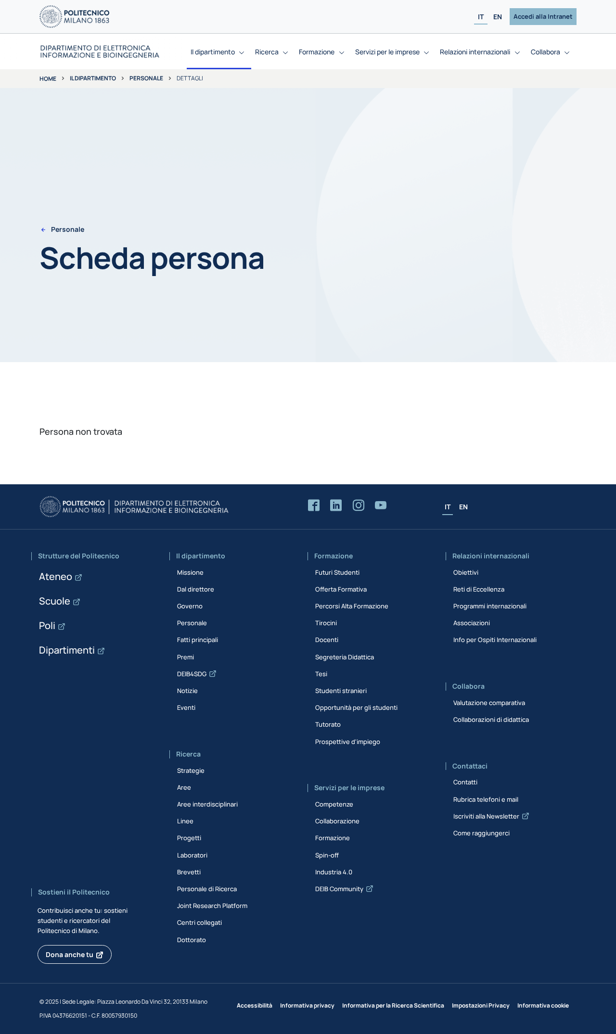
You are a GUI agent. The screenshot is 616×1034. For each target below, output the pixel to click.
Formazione (332, 837)
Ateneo (55, 576)
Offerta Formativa (341, 589)
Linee (185, 821)
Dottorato (191, 939)
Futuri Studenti (337, 572)
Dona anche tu (69, 954)
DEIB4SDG (191, 673)
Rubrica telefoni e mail (485, 799)
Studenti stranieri (341, 690)
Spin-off (327, 855)
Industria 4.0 (333, 872)
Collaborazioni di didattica (491, 719)
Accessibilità (254, 1005)
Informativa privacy (307, 1005)
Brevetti (189, 872)
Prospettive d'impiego (347, 741)
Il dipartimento (93, 78)
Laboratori (192, 855)
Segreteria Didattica (344, 657)
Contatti (465, 782)
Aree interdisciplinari (207, 804)
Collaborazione (337, 821)
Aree (184, 787)
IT (481, 16)
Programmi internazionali (489, 606)
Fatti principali (197, 639)
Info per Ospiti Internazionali (495, 639)
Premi (185, 657)
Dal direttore (195, 589)
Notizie (187, 690)
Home (47, 79)
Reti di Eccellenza (478, 589)
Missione (190, 572)
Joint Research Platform (212, 905)
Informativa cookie (543, 1005)
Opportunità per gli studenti (356, 707)
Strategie (191, 770)
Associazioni (471, 622)
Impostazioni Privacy (481, 1005)
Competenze (334, 804)
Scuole (54, 600)
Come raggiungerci (481, 833)
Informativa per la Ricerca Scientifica (393, 1005)
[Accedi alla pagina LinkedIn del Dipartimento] (336, 506)
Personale (146, 78)
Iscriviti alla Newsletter (486, 816)
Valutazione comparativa (489, 702)
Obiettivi (465, 572)
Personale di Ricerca (207, 888)
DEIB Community (339, 888)
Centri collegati (199, 922)
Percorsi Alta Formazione (351, 606)
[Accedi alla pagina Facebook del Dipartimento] (314, 506)
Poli (47, 625)
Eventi (186, 707)
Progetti (189, 837)
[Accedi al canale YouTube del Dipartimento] (380, 506)
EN (497, 16)
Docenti (326, 639)
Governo (190, 606)
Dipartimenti (67, 649)
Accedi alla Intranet (543, 16)
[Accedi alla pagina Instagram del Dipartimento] (358, 506)
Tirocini (326, 622)
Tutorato (328, 724)
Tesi (321, 673)
